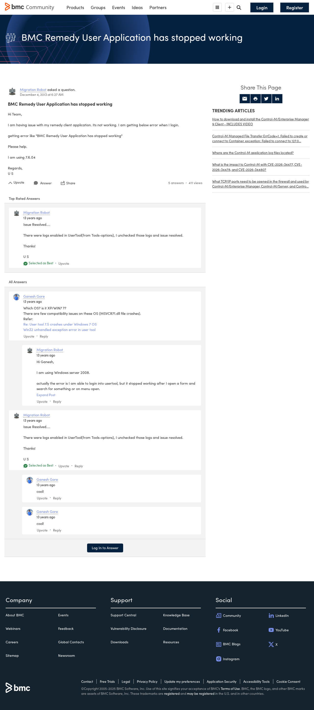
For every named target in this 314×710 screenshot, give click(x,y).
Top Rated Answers (24, 198)
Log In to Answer (105, 547)
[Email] (245, 98)
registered (172, 693)
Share (70, 183)
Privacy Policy (147, 681)
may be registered (200, 693)
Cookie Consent (288, 681)
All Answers (18, 281)
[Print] (255, 98)
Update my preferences (182, 681)
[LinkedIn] (277, 98)
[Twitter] (266, 98)
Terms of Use (230, 688)
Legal (126, 681)
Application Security (221, 681)
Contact (87, 681)
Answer (46, 183)
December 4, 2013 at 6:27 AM (42, 94)
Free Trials (107, 681)
